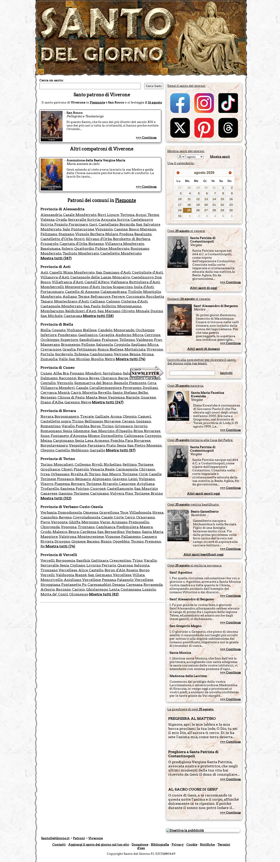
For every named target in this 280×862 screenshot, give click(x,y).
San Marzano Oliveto (116, 311)
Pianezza (62, 484)
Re (42, 546)
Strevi (79, 239)
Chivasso (147, 469)
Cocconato (135, 296)
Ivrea (45, 474)
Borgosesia (65, 560)
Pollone (88, 344)
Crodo (45, 532)
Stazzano (66, 234)
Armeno (101, 440)
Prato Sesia (116, 445)
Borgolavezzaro (54, 445)
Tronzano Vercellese (58, 570)
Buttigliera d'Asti (144, 282)
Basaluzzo (143, 234)
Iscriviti (226, 373)
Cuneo (46, 373)
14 (214, 199)
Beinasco (83, 479)
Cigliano (77, 565)
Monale (142, 311)
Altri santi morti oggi (203, 493)
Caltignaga (134, 436)
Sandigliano (90, 340)
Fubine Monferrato (112, 248)
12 (198, 199)
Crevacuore (50, 349)
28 (189, 187)
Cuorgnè (98, 488)
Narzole (133, 397)
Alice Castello (90, 570)
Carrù (76, 392)
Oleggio (130, 416)
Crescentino (120, 560)
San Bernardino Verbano (119, 532)
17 (180, 205)
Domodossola (70, 512)
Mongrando (124, 330)
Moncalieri (64, 464)
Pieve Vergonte (54, 522)
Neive (86, 402)
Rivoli (97, 464)
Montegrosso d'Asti (82, 287)
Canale (82, 388)
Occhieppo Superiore (59, 340)
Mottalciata (134, 349)
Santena (67, 488)
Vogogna (69, 527)
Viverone (155, 349)
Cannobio (49, 517)
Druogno (62, 541)
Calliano (97, 301)
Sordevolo (64, 354)
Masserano (50, 344)
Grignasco (124, 426)
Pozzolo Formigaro (71, 224)
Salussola (104, 344)
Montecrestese (90, 536)
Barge (123, 378)
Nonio (106, 541)
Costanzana (131, 589)
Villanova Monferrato (124, 244)
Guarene (148, 397)
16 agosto (155, 102)
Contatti (59, 844)
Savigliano (112, 373)
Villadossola (140, 512)
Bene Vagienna (111, 397)
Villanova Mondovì (57, 388)
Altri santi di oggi (203, 288)
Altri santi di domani (203, 349)
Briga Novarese (146, 431)
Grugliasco (50, 469)
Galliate (102, 416)
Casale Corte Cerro (118, 517)
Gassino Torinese (73, 493)
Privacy (178, 844)
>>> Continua (146, 137)
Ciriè (143, 474)
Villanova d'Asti (54, 277)
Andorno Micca (129, 335)
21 (214, 205)
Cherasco (108, 378)
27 (180, 187)
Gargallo (97, 450)
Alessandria (51, 215)
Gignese (78, 541)
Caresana (134, 584)
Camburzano (101, 354)
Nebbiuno (80, 450)
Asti (44, 272)
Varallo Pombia (75, 426)
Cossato (59, 330)
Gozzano (143, 421)
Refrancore (100, 296)
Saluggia (141, 565)
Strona (148, 354)
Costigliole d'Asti (147, 272)
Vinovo (46, 484)
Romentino (50, 426)
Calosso (113, 301)
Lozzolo (149, 589)
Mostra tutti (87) (121, 450)
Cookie (191, 844)
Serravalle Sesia (54, 565)
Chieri (67, 469)
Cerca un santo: (51, 80)
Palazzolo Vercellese (135, 580)
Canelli (55, 272)
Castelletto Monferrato (121, 253)
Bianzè (81, 575)
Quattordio (84, 248)
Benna (135, 354)
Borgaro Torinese (86, 484)
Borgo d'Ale (115, 570)
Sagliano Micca (144, 344)
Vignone (112, 536)
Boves (94, 378)
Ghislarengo (97, 589)
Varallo (150, 560)
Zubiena (81, 354)
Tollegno (127, 340)
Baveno (65, 517)
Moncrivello (51, 580)
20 (206, 205)
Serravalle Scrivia (84, 219)
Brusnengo (70, 344)
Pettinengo (86, 349)
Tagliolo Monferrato (81, 253)
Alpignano (101, 479)
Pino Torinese (137, 493)
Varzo (105, 522)
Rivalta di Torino (86, 474)
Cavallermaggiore (105, 388)
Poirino (82, 488)
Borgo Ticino (102, 426)
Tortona (127, 215)
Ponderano (67, 335)
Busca (83, 378)
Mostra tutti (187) (56, 258)
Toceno (137, 541)
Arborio (47, 589)
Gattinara (99, 560)
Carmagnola (127, 469)
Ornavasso (145, 517)
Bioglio (97, 359)
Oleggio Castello (55, 450)
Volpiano (147, 479)
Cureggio (153, 436)
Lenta (114, 589)
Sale (66, 229)
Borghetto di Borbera (131, 239)
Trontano (86, 527)
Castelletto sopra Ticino (62, 421)
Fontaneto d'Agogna (69, 436)
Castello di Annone (82, 292)
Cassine (121, 229)
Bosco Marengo (142, 229)
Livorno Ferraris (101, 565)
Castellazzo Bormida (116, 224)
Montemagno (129, 306)
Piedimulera (127, 527)
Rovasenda (153, 584)
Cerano (128, 421)
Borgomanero (66, 416)
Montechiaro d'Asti (71, 301)
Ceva (151, 383)
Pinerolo (81, 469)
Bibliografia (160, 844)
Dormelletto (112, 436)
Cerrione (152, 335)
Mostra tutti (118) (98, 316)
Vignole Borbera (89, 234)
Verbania (48, 512)
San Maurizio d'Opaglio (111, 431)
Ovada (61, 219)
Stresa (157, 512)
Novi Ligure (108, 215)
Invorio (140, 426)
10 (180, 199)
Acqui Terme (147, 215)
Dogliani (150, 388)
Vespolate (77, 445)
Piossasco (65, 479)
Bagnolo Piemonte (130, 383)
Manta (91, 397)
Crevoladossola (86, 517)
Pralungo (110, 340)
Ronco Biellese (110, 349)
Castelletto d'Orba (56, 239)
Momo (94, 436)
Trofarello (49, 488)
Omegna (90, 512)
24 (180, 210)
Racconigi (68, 378)
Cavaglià (106, 335)
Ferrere (118, 296)
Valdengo (144, 340)
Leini (133, 479)
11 (189, 199)
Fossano (77, 373)
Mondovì (93, 373)
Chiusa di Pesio (71, 397)
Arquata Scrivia (115, 219)
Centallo (48, 383)
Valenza (47, 219)
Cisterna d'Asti (134, 301)
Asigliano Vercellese (82, 580)
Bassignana (50, 248)
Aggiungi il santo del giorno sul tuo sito (98, 844)
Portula (47, 354)
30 (206, 187)
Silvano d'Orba (99, 239)
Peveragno (132, 388)
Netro (110, 359)
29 (198, 187)
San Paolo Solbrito (99, 306)
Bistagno (96, 244)
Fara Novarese (137, 440)
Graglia (69, 349)
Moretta (89, 392)
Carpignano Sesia (68, 440)
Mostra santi (220, 156)
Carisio (78, 589)
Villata (139, 575)
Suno (45, 436)
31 (214, 187)
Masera (146, 527)
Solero (67, 248)
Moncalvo (121, 277)
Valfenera (119, 282)
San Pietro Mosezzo (144, 445)
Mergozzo (90, 522)
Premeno (153, 541)
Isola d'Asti (144, 287)
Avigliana (145, 484)
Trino (137, 560)
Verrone (121, 354)
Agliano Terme (76, 296)
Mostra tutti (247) (108, 402)
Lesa (89, 440)
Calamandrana (113, 292)
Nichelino (112, 464)
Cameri (144, 416)
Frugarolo (49, 244)
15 (222, 199)
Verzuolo (65, 383)
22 (222, 205)
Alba (57, 373)
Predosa (126, 234)
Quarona (125, 565)
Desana (118, 584)
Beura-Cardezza (82, 532)
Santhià (83, 560)
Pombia (117, 440)
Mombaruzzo (52, 311)
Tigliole (135, 292)
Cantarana (73, 316)
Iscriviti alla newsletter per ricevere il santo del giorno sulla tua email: (201, 361)
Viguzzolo (104, 229)
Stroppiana (50, 584)
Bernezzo (48, 397)
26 (198, 210)
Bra (66, 373)
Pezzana (109, 580)
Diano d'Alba (51, 402)
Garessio (72, 402)
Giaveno (119, 479)
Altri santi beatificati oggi (204, 554)
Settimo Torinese (137, 464)
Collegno (83, 464)
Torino (46, 464)
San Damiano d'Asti (113, 272)
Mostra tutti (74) (130, 359)
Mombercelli (52, 287)
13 (206, 199)
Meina (46, 440)
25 (189, 210)
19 (198, 205)
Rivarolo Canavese (119, 484)
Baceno (93, 541)
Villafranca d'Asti (67, 282)
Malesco (59, 532)
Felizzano (48, 234)
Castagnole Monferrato (61, 306)
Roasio (132, 570)
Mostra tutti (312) (56, 498)
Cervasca (48, 392)
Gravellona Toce (113, 512)
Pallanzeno (131, 536)
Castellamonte (120, 488)
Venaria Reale (102, 469)
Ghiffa (74, 522)
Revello (104, 392)
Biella (45, 330)
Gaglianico (88, 335)
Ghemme (81, 431)
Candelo (105, 330)
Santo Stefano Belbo (130, 392)
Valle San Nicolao (74, 359)
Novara (46, 416)
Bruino (157, 493)
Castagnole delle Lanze (90, 277)
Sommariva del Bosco (93, 383)
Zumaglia (49, 359)
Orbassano (60, 474)
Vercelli (47, 560)
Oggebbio (121, 541)
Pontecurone (82, 229)
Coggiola (122, 344)
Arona (116, 416)
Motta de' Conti (54, 594)
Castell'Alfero (96, 282)
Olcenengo (78, 594)
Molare (111, 234)
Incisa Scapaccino (117, 287)
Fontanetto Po (73, 584)
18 (189, 205)
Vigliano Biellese (82, 330)
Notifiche (207, 844)
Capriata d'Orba (73, 244)
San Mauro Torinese (120, 474)
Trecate (87, 416)
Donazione (140, 844)
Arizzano (119, 522)
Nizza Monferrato (79, 272)
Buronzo (63, 589)
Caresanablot (99, 584)
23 (231, 205)
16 (231, 199)
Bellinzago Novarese (103, 421)
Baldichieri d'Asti (80, 311)
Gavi (93, 224)
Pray (158, 340)
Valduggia (65, 575)
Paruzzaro (96, 445)
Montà (64, 392)
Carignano (99, 493)
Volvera (117, 493)
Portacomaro (52, 292)
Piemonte (97, 102)
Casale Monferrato (79, 215)
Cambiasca (105, 527)
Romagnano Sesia (56, 431)
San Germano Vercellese (109, 575)
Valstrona (67, 536)
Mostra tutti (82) (104, 594)
